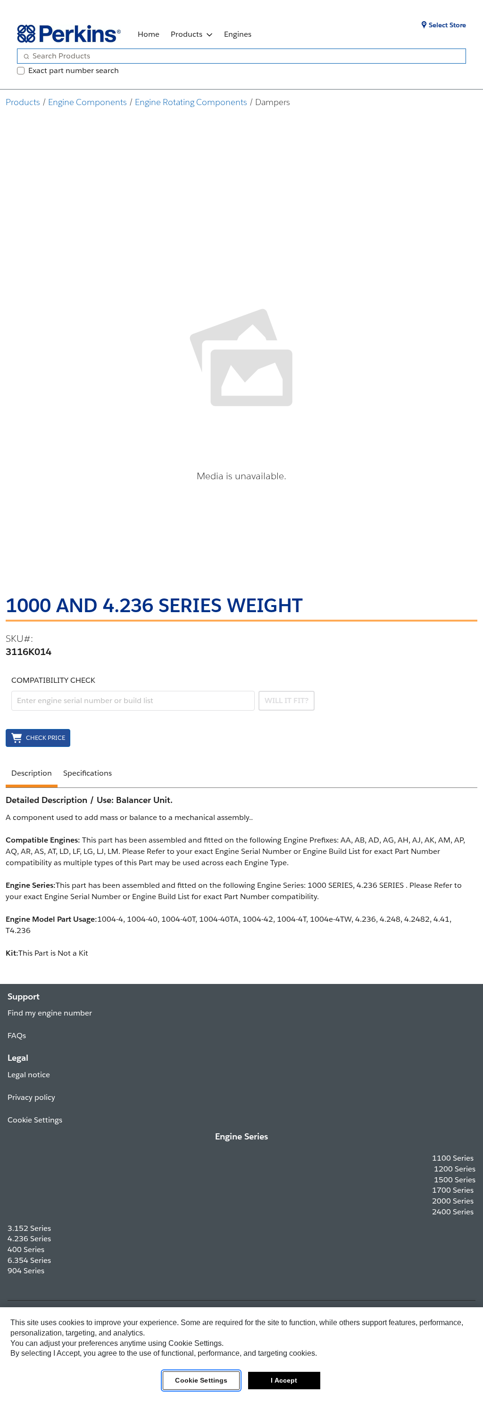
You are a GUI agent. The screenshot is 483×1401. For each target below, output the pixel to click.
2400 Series (453, 1212)
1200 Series (454, 1169)
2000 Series (453, 1201)
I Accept (284, 1380)
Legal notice (29, 1075)
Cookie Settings (201, 1380)
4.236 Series (29, 1239)
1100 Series (453, 1158)
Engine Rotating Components (191, 102)
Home (148, 34)
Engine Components (87, 102)
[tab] (32, 774)
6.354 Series (29, 1260)
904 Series (26, 1271)
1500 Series (454, 1180)
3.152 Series (29, 1228)
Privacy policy (31, 1097)
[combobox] (237, 56)
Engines (237, 34)
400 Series (26, 1249)
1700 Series (453, 1190)
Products (186, 34)
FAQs (17, 1036)
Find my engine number (50, 1013)
